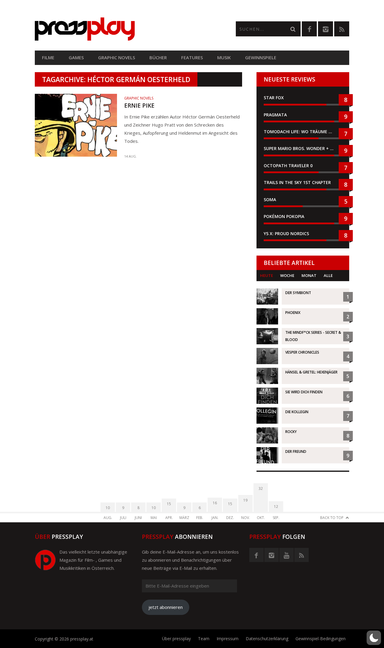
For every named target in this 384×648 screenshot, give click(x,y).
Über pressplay (176, 638)
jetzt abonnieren (165, 607)
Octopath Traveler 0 (288, 165)
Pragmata (275, 115)
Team (203, 638)
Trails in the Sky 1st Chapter (298, 182)
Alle (328, 275)
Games (76, 57)
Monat (309, 275)
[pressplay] (113, 29)
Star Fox (274, 97)
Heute (266, 275)
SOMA (270, 199)
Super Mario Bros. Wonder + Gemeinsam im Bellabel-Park (303, 148)
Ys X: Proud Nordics (286, 233)
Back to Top (332, 517)
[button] (374, 638)
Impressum (227, 638)
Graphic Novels (116, 57)
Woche (287, 275)
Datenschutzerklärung (267, 638)
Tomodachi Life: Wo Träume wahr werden (303, 131)
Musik (224, 57)
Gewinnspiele (260, 57)
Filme (48, 57)
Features (192, 57)
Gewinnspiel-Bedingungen (321, 638)
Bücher (158, 57)
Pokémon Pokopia (284, 216)
